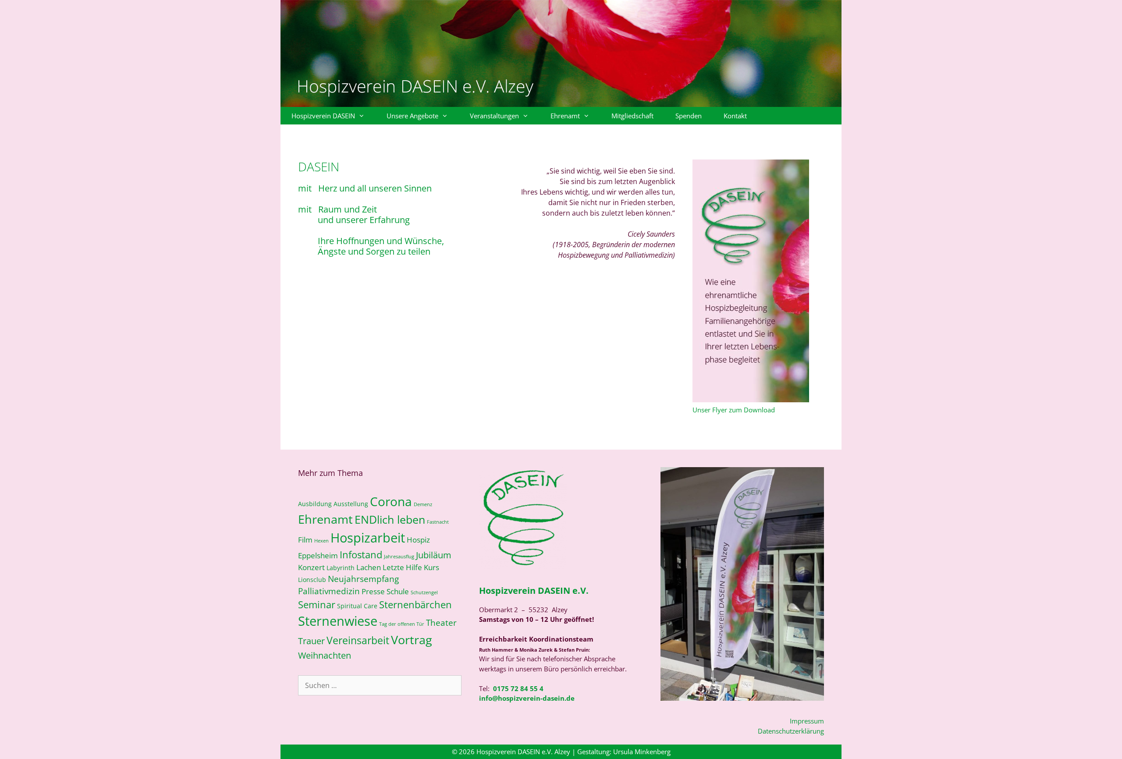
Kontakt (735, 115)
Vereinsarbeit (358, 640)
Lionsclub (312, 579)
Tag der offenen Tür (401, 624)
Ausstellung (351, 504)
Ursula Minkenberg (642, 751)
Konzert (311, 567)
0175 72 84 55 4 (518, 688)
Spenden (688, 115)
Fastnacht (438, 522)
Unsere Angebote (412, 115)
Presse (373, 591)
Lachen (368, 567)
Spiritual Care (357, 606)
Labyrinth (341, 568)
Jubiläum (433, 555)
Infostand (361, 554)
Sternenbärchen (415, 604)
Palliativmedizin (329, 590)
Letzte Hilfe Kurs (411, 567)
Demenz (423, 504)
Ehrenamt (565, 115)
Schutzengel (424, 592)
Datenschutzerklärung (791, 731)
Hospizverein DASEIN (323, 115)
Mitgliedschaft (632, 115)
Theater (441, 622)
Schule (398, 591)
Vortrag (411, 639)
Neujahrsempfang (363, 578)
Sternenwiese (337, 621)
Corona (391, 501)
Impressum (807, 720)
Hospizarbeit (367, 537)
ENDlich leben (390, 519)
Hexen (321, 541)
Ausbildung (315, 504)
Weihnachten (324, 655)
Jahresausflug (399, 556)
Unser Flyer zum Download (733, 409)
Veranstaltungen (494, 115)
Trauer (311, 641)
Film (305, 540)
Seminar (316, 604)
